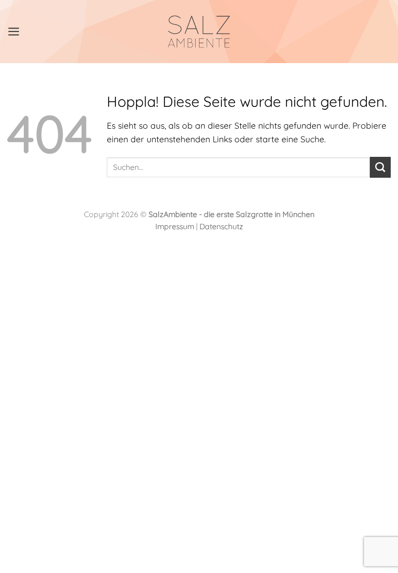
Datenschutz (221, 226)
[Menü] (13, 31)
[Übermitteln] (380, 167)
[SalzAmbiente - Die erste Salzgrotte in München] (199, 31)
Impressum (174, 226)
